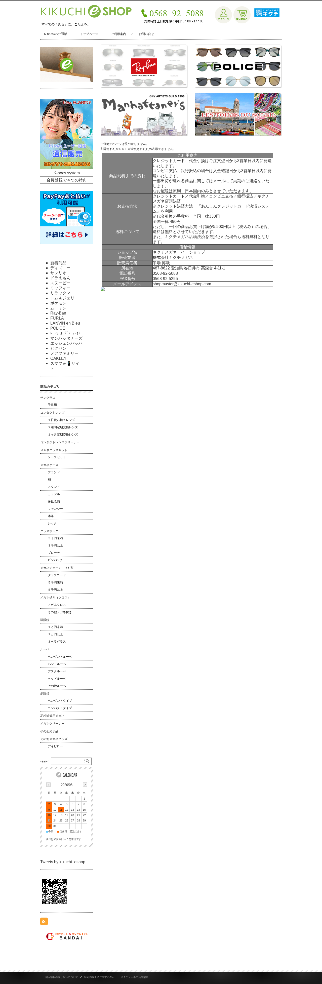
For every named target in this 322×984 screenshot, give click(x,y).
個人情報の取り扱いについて (61, 977)
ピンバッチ (55, 560)
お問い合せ (146, 34)
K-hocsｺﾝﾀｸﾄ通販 (55, 34)
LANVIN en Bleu (65, 323)
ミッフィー (60, 288)
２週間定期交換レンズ (63, 427)
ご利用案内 (118, 34)
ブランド (54, 472)
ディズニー (60, 268)
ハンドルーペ (57, 664)
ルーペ (44, 649)
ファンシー (55, 508)
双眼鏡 (44, 620)
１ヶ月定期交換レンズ (63, 434)
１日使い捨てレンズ (61, 420)
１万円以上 (55, 634)
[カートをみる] (242, 22)
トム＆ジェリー (64, 298)
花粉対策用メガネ (52, 716)
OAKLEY (58, 358)
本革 (51, 516)
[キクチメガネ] (265, 22)
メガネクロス (57, 605)
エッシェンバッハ (66, 343)
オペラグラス (57, 641)
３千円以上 (55, 545)
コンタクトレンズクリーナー (59, 442)
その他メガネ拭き (60, 612)
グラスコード (57, 575)
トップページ (89, 34)
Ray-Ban (58, 313)
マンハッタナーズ (66, 338)
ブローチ (54, 553)
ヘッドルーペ (57, 678)
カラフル (54, 494)
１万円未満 (55, 627)
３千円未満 (55, 538)
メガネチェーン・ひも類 (56, 568)
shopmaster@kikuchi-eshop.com (182, 284)
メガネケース (49, 465)
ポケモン (58, 303)
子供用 (52, 405)
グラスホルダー (50, 531)
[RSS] (44, 922)
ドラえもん (60, 278)
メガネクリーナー (52, 723)
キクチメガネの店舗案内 (134, 977)
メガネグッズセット (53, 450)
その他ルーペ (57, 686)
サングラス (47, 398)
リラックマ (60, 293)
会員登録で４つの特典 (67, 180)
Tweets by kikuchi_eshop (62, 862)
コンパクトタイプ (60, 708)
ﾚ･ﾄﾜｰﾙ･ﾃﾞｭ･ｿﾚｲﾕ (65, 333)
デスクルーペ (57, 671)
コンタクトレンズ (52, 412)
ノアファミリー (64, 353)
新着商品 (58, 263)
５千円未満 (55, 582)
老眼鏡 (44, 693)
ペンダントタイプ (60, 700)
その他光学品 (49, 731)
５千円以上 (55, 590)
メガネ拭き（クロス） (55, 597)
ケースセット (57, 457)
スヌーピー (60, 283)
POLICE (57, 328)
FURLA (57, 318)
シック (52, 523)
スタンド (54, 487)
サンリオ (58, 273)
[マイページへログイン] (223, 22)
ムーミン (58, 308)
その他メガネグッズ (53, 739)
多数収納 (54, 501)
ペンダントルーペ (60, 656)
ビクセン (58, 348)
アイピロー (55, 746)
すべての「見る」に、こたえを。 (66, 24)
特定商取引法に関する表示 (99, 977)
